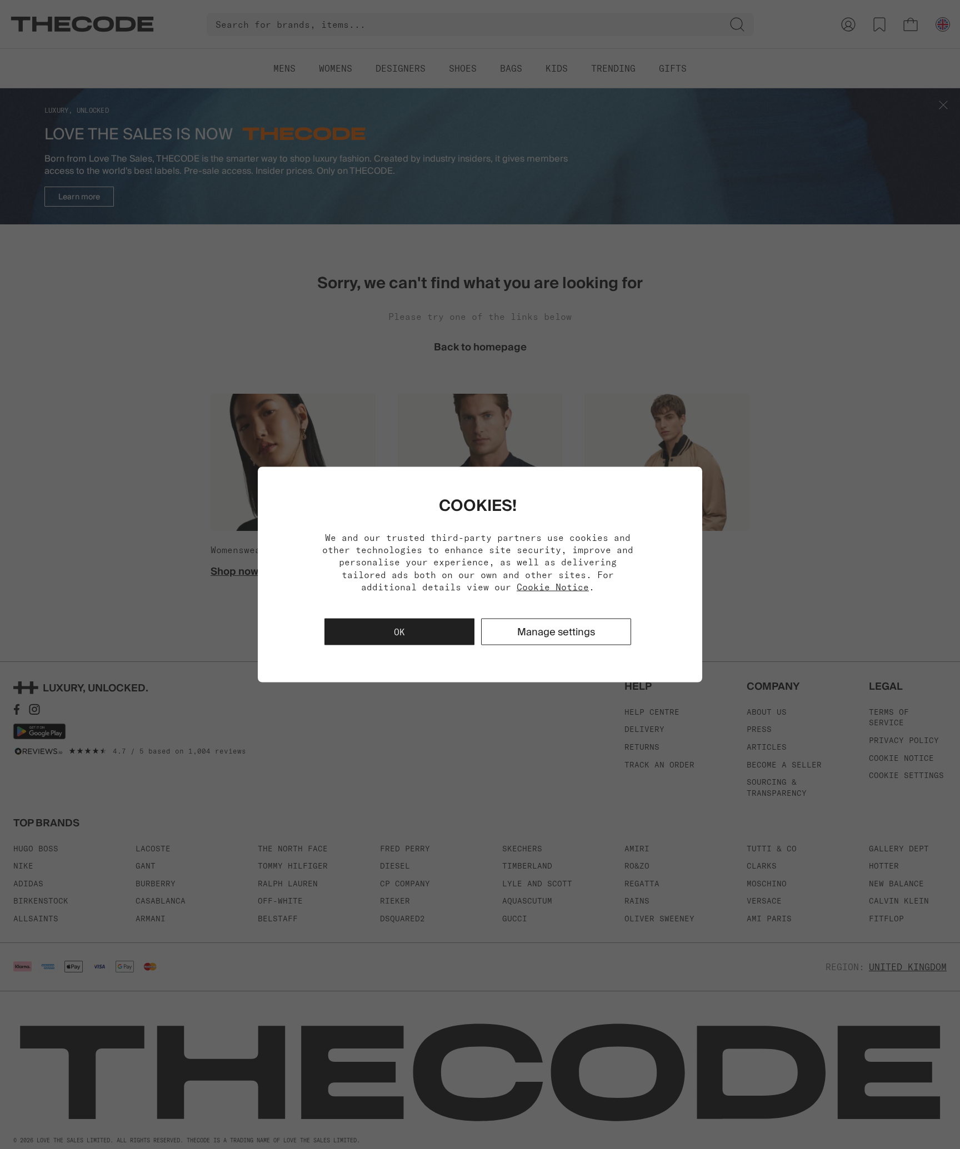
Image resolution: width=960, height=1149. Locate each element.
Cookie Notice (553, 587)
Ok (399, 632)
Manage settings (556, 632)
